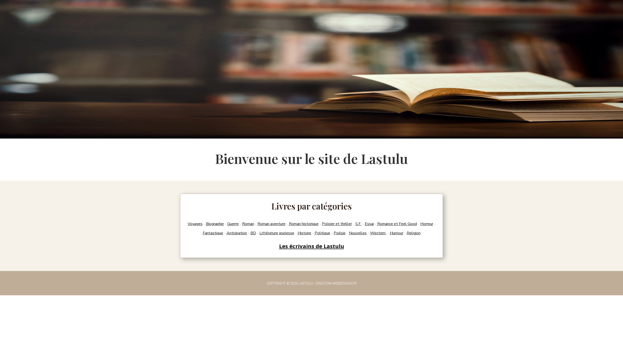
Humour (396, 233)
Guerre (233, 224)
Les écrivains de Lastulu (311, 246)
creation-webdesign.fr (336, 283)
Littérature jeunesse (276, 233)
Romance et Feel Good (397, 224)
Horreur (426, 224)
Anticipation (237, 233)
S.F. (358, 224)
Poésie (340, 233)
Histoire (304, 233)
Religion (414, 233)
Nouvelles (358, 233)
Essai (369, 224)
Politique (322, 233)
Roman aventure (271, 224)
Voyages (195, 224)
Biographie (215, 224)
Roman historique (304, 224)
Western (378, 233)
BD (253, 233)
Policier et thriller (337, 224)
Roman (248, 224)
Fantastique (213, 233)
